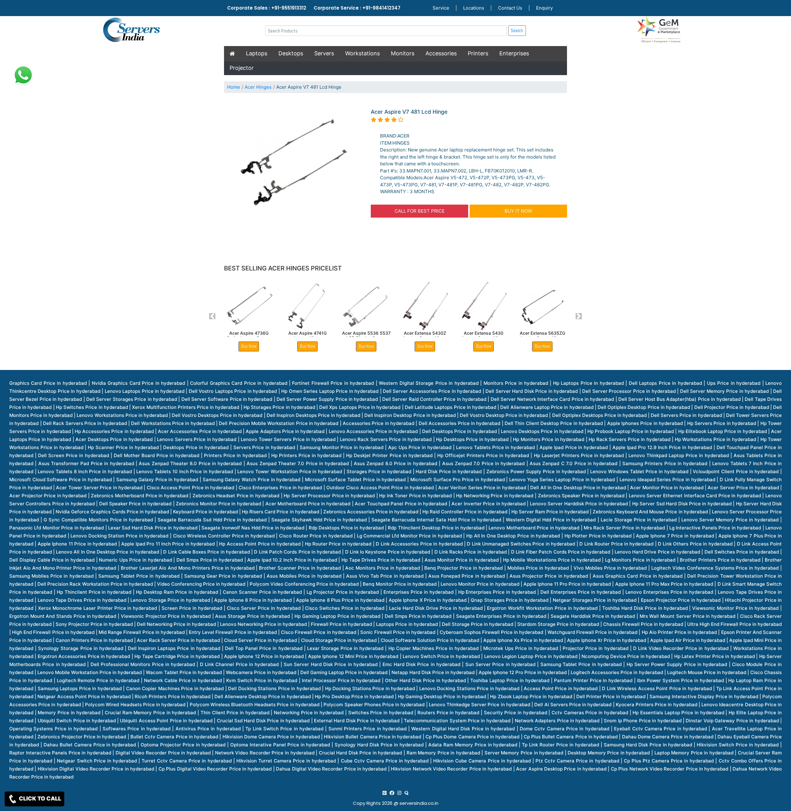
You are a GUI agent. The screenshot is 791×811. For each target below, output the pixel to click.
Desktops (290, 53)
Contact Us (510, 8)
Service (441, 8)
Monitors (402, 53)
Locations (473, 8)
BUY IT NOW (518, 211)
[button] (212, 316)
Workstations (362, 53)
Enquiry (544, 8)
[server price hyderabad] (392, 793)
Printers (478, 53)
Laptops (256, 53)
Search (517, 30)
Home (233, 87)
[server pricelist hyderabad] (399, 793)
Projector (242, 68)
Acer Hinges (258, 87)
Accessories (441, 53)
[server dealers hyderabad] (385, 793)
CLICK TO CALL (39, 798)
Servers (324, 53)
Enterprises (514, 53)
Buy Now (248, 346)
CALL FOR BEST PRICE (420, 211)
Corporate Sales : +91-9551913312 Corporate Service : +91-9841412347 (313, 8)
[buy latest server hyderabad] (406, 793)
